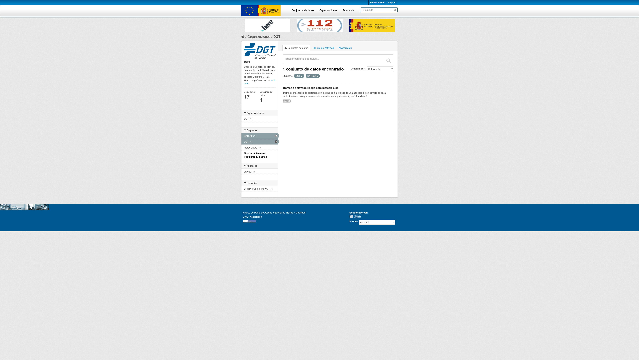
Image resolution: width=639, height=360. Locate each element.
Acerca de (348, 10)
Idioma (353, 221)
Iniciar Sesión (377, 2)
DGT (276, 36)
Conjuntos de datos (303, 10)
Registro (392, 2)
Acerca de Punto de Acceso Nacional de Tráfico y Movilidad (274, 212)
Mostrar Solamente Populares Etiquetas (255, 155)
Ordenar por (357, 68)
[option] (267, 25)
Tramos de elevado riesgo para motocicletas (310, 88)
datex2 (286, 101)
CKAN (355, 216)
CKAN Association (252, 216)
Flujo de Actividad (324, 48)
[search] (388, 60)
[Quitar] (302, 76)
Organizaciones (328, 10)
